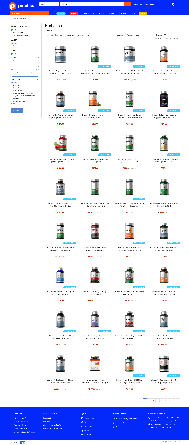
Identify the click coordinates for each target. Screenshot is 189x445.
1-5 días (70, 35)
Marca (16, 18)
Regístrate (47, 421)
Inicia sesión (47, 418)
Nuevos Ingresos (88, 13)
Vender (143, 13)
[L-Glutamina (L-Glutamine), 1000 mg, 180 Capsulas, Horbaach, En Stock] (95, 276)
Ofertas (73, 13)
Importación (83, 35)
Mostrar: (159, 35)
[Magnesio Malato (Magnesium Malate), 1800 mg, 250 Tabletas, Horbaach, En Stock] (60, 364)
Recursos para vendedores (52, 428)
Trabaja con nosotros (21, 421)
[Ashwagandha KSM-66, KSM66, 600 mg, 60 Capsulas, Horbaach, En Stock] (95, 188)
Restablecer (17, 110)
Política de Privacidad (21, 428)
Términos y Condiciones (22, 425)
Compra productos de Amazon (24, 432)
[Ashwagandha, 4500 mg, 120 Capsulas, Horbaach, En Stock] (164, 188)
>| (177, 400)
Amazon (61, 13)
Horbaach (23, 18)
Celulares (101, 13)
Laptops (111, 13)
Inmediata (58, 35)
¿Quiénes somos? (20, 418)
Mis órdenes (122, 13)
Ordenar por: (120, 35)
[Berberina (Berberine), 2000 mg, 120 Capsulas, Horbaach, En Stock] (129, 143)
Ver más (13, 103)
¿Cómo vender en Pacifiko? (52, 425)
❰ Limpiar (14, 30)
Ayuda (132, 13)
